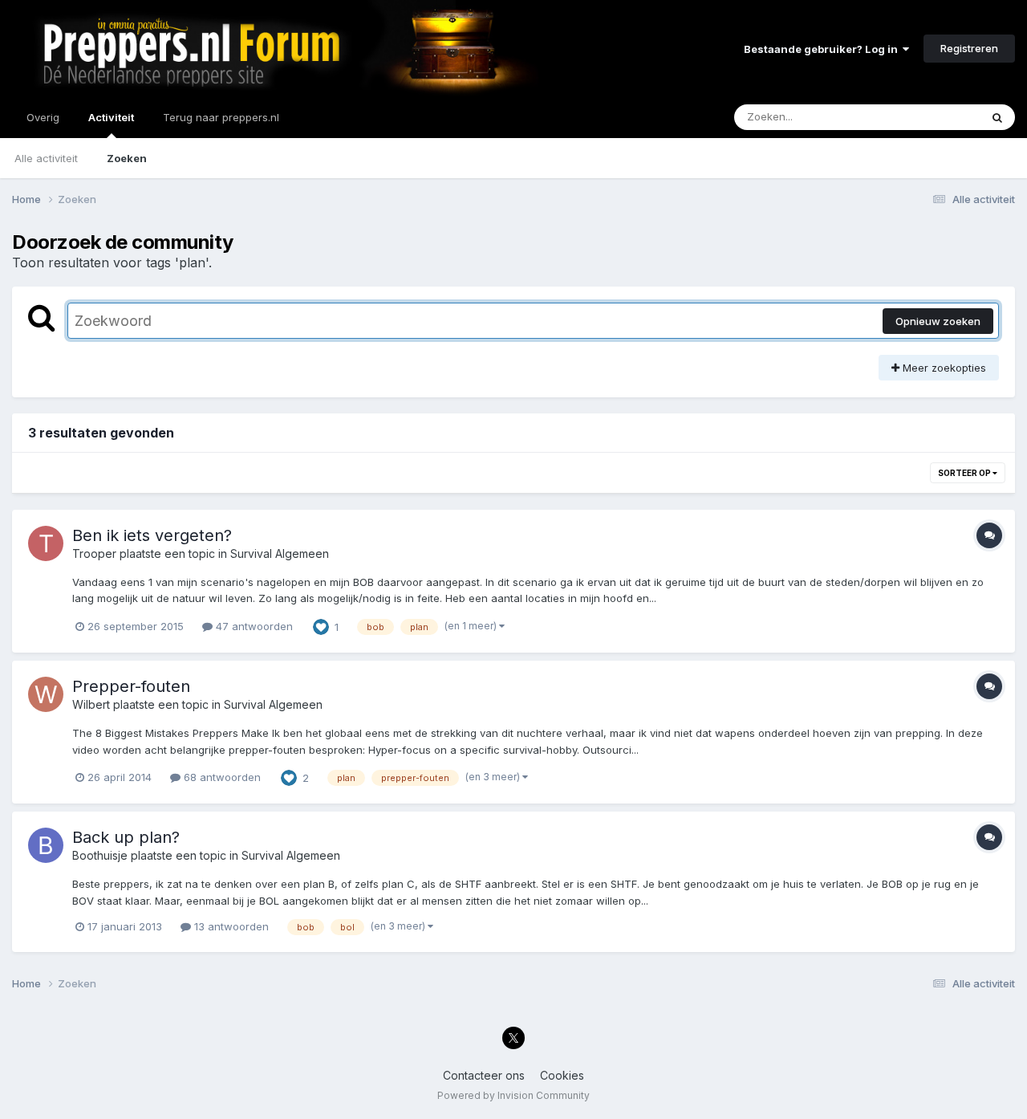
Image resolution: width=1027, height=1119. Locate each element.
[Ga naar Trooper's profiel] (45, 543)
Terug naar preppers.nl (221, 117)
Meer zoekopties (942, 367)
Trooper (94, 553)
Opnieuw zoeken (937, 321)
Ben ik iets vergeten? (152, 535)
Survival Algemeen (279, 553)
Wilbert (91, 704)
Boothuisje (100, 855)
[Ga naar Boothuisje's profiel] (45, 845)
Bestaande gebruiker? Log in (823, 49)
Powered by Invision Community (513, 1095)
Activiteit (111, 117)
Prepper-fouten (131, 686)
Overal (942, 117)
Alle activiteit (46, 158)
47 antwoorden (253, 626)
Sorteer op (965, 473)
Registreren (969, 48)
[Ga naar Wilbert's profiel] (45, 694)
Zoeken (127, 158)
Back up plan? (126, 837)
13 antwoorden (230, 926)
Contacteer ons (484, 1075)
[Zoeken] (997, 117)
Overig (42, 117)
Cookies (562, 1075)
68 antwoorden (221, 777)
